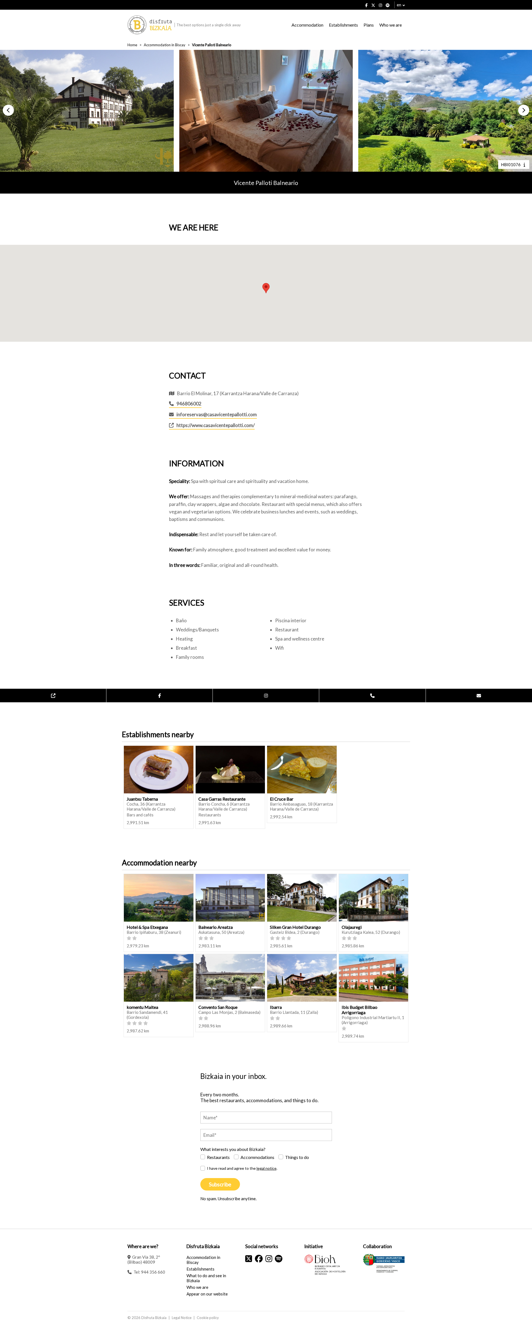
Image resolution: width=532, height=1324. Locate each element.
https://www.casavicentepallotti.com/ (216, 425)
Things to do (297, 1157)
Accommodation (307, 24)
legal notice (267, 1168)
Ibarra (276, 1007)
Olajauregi (352, 927)
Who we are (390, 24)
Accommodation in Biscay (164, 45)
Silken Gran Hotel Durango (295, 927)
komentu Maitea (142, 1007)
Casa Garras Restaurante (221, 798)
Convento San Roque (217, 1007)
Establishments (343, 24)
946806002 (189, 404)
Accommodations (257, 1157)
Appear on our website (207, 1293)
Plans (369, 24)
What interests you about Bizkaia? (232, 1149)
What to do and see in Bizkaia (206, 1278)
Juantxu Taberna (142, 798)
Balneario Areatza (215, 927)
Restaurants (218, 1157)
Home (132, 45)
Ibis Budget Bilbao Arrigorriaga (359, 1009)
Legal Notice (181, 1317)
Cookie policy (208, 1317)
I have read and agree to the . (242, 1168)
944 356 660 (153, 1271)
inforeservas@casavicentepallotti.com (217, 414)
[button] (8, 110)
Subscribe (220, 1184)
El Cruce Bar (281, 798)
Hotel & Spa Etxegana (147, 927)
